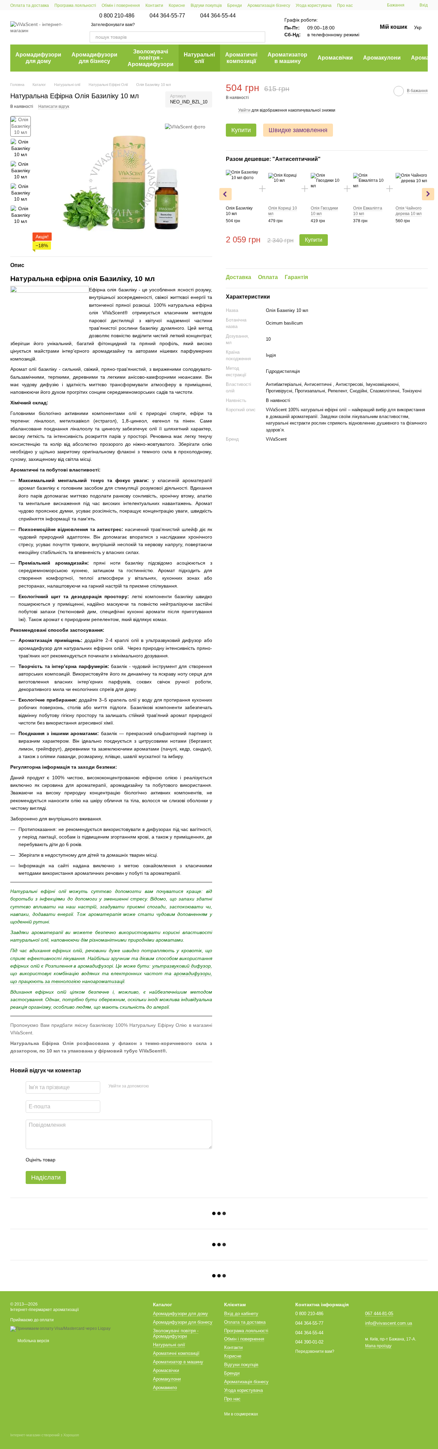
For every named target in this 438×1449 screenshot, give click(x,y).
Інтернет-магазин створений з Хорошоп (44, 1435)
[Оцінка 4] (99, 1160)
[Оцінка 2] (77, 1160)
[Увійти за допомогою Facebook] (156, 1086)
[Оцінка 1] (66, 1160)
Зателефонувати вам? (113, 24)
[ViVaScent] (185, 126)
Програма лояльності (75, 5)
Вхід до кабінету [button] (241, 1313)
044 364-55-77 (167, 15)
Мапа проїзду (378, 1346)
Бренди (234, 5)
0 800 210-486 (116, 15)
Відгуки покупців (206, 5)
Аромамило (165, 1387)
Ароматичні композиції (241, 58)
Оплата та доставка (29, 5)
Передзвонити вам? (314, 1351)
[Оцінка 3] (88, 1160)
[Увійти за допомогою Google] (167, 1086)
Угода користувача (314, 5)
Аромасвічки (335, 58)
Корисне (177, 5)
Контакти (154, 5)
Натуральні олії (199, 58)
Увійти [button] (244, 110)
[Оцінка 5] (110, 1160)
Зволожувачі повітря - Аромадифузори (150, 58)
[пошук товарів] (259, 37)
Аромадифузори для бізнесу (94, 58)
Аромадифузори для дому (38, 58)
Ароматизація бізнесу (268, 5)
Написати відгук (53, 106)
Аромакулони (382, 58)
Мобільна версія (32, 1340)
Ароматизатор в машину (287, 58)
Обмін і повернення (121, 5)
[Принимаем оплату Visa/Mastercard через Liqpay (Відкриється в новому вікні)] (60, 1328)
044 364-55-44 (218, 15)
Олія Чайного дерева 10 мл (409, 211)
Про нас (345, 5)
